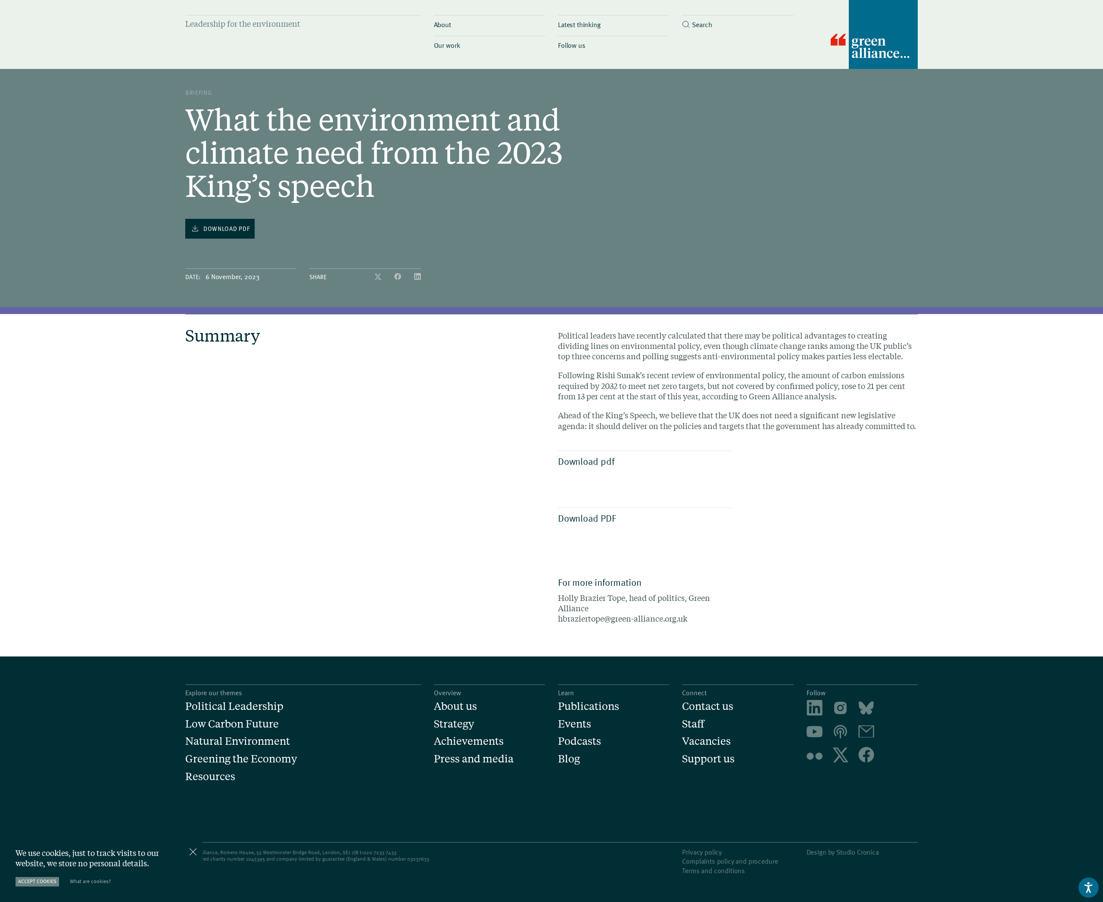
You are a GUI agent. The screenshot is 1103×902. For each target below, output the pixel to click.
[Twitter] (378, 277)
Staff (693, 724)
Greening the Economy (241, 759)
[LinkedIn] (417, 277)
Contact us (707, 706)
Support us (708, 759)
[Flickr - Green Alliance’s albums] (815, 756)
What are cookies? (90, 881)
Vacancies (706, 741)
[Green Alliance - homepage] (874, 35)
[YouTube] (815, 733)
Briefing (198, 92)
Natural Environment (237, 741)
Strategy (454, 724)
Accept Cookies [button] (37, 881)
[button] (737, 22)
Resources (210, 776)
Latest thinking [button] (579, 24)
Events (574, 724)
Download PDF (587, 517)
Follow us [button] (572, 45)
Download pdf (586, 460)
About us (455, 706)
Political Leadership (234, 706)
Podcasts (579, 741)
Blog (569, 759)
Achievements (469, 741)
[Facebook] (398, 277)
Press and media (474, 759)
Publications (588, 706)
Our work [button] (447, 45)
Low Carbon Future (232, 724)
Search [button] (702, 24)
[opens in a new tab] (840, 709)
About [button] (442, 24)
